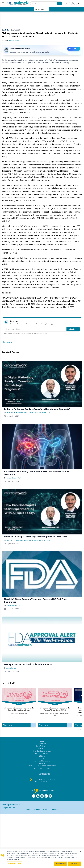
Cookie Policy (15, 859)
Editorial (42, 756)
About (42, 741)
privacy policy (43, 333)
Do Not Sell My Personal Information (42, 766)
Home (28, 810)
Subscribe (72, 329)
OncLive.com (42, 748)
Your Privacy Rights (14, 864)
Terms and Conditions (42, 761)
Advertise (42, 743)
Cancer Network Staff (13, 478)
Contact (42, 758)
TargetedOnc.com (42, 753)
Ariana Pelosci (11, 668)
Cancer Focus (39, 9)
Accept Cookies (60, 864)
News (45, 810)
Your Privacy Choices (42, 768)
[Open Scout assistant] (73, 3)
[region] (42, 858)
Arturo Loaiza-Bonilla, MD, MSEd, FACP (37, 413)
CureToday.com (42, 746)
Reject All (74, 864)
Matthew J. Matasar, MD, (14, 413)
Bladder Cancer (7, 342)
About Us (36, 810)
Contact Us (54, 810)
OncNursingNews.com (42, 751)
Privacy (42, 763)
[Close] (80, 852)
